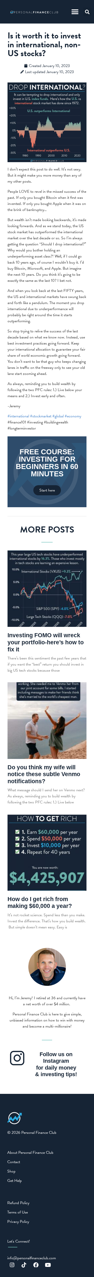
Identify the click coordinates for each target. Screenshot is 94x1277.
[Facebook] (36, 1265)
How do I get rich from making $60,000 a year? (40, 902)
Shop (11, 1171)
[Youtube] (48, 1265)
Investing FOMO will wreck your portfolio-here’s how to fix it (46, 642)
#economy (73, 416)
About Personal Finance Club (30, 1153)
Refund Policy (18, 1203)
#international (18, 416)
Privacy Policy (18, 1222)
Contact (13, 1162)
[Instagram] (12, 1265)
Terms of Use (17, 1212)
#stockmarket (40, 416)
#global (58, 416)
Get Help (14, 1181)
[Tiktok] (24, 1265)
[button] (75, 11)
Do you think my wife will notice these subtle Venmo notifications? (44, 774)
